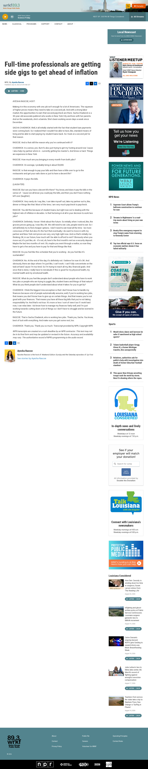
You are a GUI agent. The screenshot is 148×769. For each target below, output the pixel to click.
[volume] (12, 16)
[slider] (15, 16)
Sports (112, 324)
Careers (85, 741)
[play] (5, 16)
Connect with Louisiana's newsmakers (126, 523)
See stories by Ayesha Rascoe (31, 358)
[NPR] (45, 764)
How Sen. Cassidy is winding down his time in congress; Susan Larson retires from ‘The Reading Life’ (134, 585)
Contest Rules (118, 741)
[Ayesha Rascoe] (10, 356)
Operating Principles (120, 736)
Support (45, 24)
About (70, 24)
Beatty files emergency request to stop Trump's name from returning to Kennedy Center (127, 233)
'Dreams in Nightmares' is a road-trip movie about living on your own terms (128, 220)
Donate (139, 6)
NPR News (114, 196)
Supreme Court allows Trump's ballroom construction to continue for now (127, 207)
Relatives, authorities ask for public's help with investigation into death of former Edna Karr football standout (128, 361)
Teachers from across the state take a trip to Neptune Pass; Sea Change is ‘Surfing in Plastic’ (134, 702)
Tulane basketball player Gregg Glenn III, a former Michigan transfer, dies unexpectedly (126, 347)
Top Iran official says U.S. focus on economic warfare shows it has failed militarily (127, 246)
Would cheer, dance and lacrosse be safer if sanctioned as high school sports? (128, 334)
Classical (17, 24)
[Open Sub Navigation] (9, 24)
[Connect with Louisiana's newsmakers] (126, 503)
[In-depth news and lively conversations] (126, 404)
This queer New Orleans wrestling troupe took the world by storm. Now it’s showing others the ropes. (127, 375)
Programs (31, 24)
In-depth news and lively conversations (126, 427)
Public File (85, 736)
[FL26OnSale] (126, 103)
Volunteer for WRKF (89, 746)
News (4, 24)
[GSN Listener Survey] (126, 142)
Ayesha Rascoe (18, 82)
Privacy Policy (57, 746)
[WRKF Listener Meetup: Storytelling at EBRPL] (126, 67)
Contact (58, 24)
